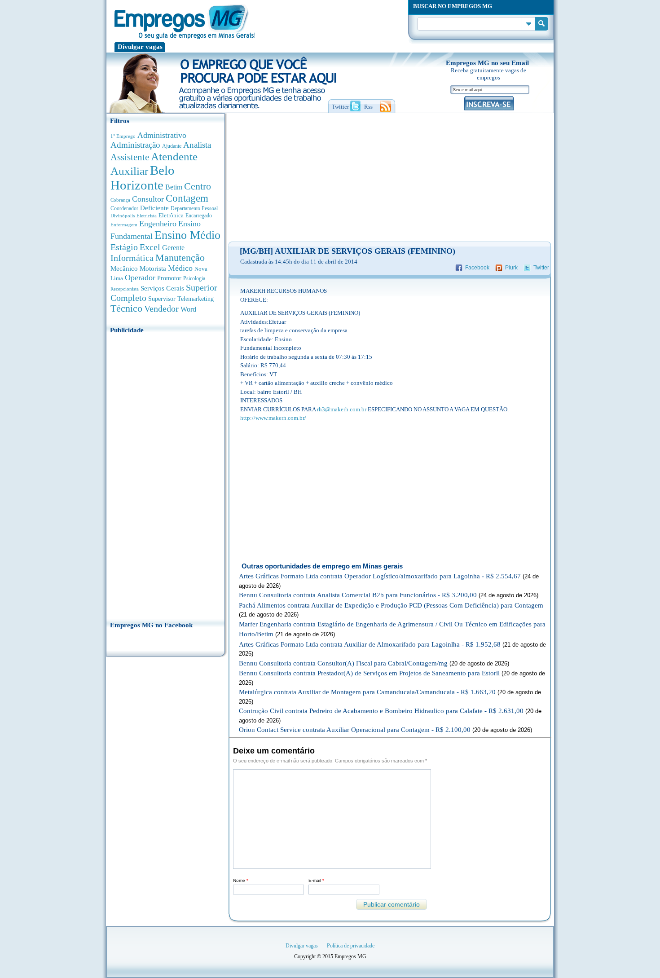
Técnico (126, 308)
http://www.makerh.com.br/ (273, 417)
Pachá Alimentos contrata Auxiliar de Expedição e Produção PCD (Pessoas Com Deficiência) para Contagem (391, 605)
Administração (135, 145)
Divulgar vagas (140, 46)
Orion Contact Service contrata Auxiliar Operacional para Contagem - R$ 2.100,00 (355, 729)
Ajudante (171, 146)
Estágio (124, 247)
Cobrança (120, 200)
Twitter (541, 267)
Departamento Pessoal (194, 208)
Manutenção (180, 257)
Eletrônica (171, 215)
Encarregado (198, 216)
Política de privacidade (350, 946)
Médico (180, 268)
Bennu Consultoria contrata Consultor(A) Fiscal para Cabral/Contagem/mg (343, 663)
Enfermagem (123, 224)
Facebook (477, 267)
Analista (197, 145)
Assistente (129, 157)
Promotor (169, 278)
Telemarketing (195, 298)
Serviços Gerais (162, 288)
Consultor (148, 198)
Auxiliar (129, 171)
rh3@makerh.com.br (341, 409)
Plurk (511, 267)
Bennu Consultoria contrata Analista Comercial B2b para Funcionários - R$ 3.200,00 (358, 595)
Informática (132, 258)
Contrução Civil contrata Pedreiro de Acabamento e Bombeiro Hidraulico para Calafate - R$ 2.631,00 (381, 710)
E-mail (316, 880)
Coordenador (124, 208)
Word (188, 309)
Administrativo (161, 135)
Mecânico (124, 268)
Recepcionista (124, 288)
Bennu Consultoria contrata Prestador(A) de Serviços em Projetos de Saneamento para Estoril (369, 673)
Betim (173, 187)
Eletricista (146, 215)
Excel (150, 247)
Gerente (173, 247)
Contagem (187, 198)
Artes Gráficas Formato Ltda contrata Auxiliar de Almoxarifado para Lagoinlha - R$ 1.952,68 (370, 644)
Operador (140, 277)
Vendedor (161, 308)
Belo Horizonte (142, 177)
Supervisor (162, 298)
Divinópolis (122, 215)
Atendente (174, 156)
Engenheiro (157, 223)
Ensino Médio (187, 235)
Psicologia (194, 279)
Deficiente (154, 207)
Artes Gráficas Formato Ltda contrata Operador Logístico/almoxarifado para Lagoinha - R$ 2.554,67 (380, 576)
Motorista (153, 268)
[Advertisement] (165, 474)
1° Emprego (123, 136)
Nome (240, 880)
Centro (197, 186)
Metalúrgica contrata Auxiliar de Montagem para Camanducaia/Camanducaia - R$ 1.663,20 (367, 692)
